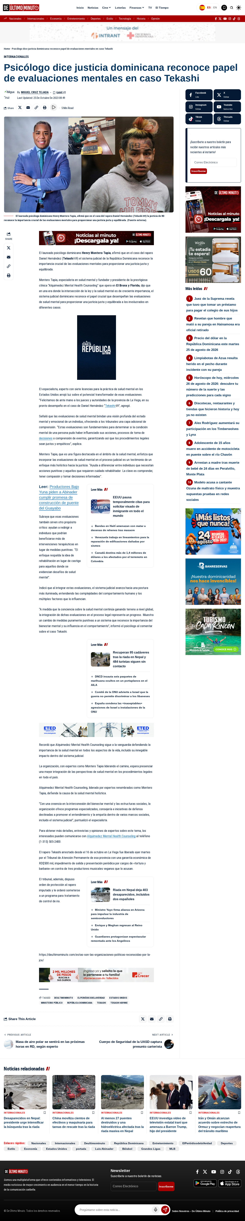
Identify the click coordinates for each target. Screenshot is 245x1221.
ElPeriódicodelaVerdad (91, 998)
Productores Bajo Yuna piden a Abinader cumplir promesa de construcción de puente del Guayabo (59, 497)
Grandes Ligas (150, 1148)
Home (7, 48)
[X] (220, 19)
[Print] (44, 107)
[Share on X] (20, 107)
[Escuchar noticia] (53, 107)
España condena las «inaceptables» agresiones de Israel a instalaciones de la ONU (118, 707)
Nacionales (15, 18)
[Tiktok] (199, 118)
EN (215, 7)
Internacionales (35, 18)
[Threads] (238, 19)
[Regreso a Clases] (213, 531)
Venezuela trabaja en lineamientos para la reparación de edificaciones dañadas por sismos (120, 541)
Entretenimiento (76, 18)
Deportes (96, 18)
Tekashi (110, 406)
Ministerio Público (52, 1003)
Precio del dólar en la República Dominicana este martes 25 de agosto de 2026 (212, 344)
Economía (55, 18)
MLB (172, 1148)
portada (81, 1148)
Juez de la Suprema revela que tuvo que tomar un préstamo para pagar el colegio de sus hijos (212, 304)
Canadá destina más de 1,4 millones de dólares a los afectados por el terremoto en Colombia (119, 557)
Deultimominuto (63, 998)
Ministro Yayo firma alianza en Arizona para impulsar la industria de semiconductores (118, 914)
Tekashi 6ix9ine (119, 1003)
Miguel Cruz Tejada (35, 92)
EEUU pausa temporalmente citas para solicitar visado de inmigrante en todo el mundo (131, 506)
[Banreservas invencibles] (213, 581)
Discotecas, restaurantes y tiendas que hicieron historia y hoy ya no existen (212, 409)
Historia (141, 18)
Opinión (155, 18)
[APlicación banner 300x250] (213, 209)
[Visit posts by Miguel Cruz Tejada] (9, 95)
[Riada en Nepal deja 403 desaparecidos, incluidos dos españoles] (100, 895)
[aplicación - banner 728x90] (96, 238)
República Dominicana (79, 1003)
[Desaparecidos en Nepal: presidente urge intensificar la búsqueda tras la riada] (25, 1092)
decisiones (45, 438)
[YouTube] (225, 19)
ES (209, 7)
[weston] (213, 259)
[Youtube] (227, 106)
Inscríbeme (198, 171)
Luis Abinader (104, 1148)
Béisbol (127, 1148)
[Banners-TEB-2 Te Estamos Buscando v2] (96, 975)
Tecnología (125, 18)
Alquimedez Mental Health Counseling (111, 836)
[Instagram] (230, 19)
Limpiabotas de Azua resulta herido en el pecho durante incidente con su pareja (212, 364)
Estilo (110, 18)
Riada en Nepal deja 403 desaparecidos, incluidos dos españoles (131, 894)
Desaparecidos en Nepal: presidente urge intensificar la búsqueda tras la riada (24, 1122)
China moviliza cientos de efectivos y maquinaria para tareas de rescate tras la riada (73, 1122)
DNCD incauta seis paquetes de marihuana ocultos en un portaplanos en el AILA (119, 680)
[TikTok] (234, 19)
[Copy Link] (36, 107)
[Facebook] (216, 19)
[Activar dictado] (156, 1210)
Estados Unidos (118, 998)
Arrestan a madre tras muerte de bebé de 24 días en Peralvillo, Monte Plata (212, 468)
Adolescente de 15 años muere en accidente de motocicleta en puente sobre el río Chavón (212, 448)
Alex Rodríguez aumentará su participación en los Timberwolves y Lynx (212, 428)
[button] (231, 7)
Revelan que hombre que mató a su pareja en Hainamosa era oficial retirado (213, 324)
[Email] (28, 107)
